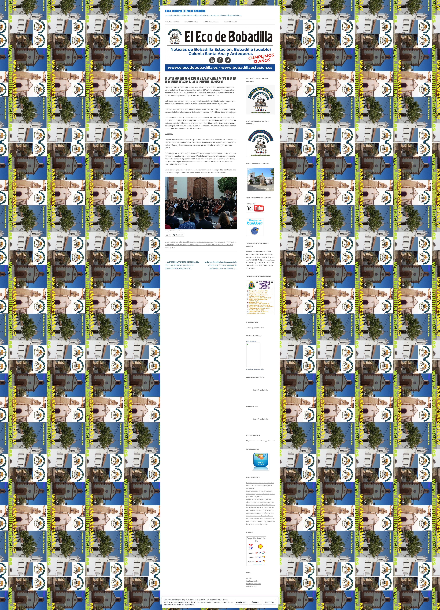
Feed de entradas (252, 581)
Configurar (269, 602)
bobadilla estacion (251, 341)
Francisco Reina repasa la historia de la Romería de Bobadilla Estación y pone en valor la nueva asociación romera (260, 521)
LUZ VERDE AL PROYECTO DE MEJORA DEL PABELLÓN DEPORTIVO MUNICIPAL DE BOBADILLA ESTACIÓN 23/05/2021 (182, 265)
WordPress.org (251, 586)
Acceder (249, 578)
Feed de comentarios (253, 584)
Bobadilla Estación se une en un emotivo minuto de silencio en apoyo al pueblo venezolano (260, 485)
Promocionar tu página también (255, 369)
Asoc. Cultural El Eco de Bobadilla (185, 11)
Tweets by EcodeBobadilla (255, 328)
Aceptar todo (241, 602)
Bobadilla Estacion (172, 22)
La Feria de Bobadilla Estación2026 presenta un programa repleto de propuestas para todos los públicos (260, 494)
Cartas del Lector (230, 22)
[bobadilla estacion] (253, 366)
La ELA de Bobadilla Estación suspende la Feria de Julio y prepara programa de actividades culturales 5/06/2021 (221, 265)
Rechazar (255, 602)
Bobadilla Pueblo (191, 22)
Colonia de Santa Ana (211, 22)
